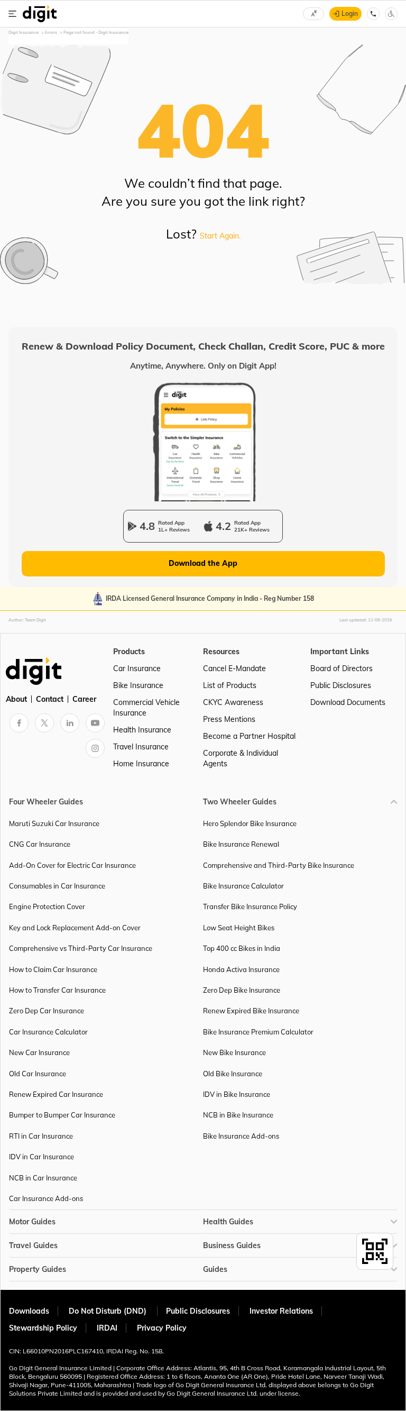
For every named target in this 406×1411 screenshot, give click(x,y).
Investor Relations (281, 1311)
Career (84, 699)
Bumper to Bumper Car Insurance (62, 1115)
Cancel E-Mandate (234, 668)
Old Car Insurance (37, 1073)
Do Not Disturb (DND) (109, 1311)
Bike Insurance (138, 685)
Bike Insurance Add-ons (241, 1136)
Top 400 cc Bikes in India (241, 948)
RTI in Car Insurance (41, 1136)
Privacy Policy (162, 1328)
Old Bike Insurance (232, 1073)
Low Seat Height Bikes (238, 927)
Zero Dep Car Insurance (46, 1010)
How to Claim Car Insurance (53, 969)
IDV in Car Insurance (41, 1156)
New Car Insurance (39, 1052)
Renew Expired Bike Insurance (251, 1010)
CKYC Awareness (233, 702)
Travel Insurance (141, 747)
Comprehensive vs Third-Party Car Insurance (80, 948)
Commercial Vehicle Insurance (146, 708)
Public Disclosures (340, 685)
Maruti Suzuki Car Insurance (54, 823)
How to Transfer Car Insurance (57, 990)
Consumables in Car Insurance (57, 886)
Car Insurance (137, 668)
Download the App (203, 563)
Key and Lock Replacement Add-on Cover (75, 927)
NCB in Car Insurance (43, 1178)
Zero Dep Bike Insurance (241, 990)
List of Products (229, 685)
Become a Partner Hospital (249, 736)
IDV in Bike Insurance (236, 1094)
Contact (49, 699)
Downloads (29, 1311)
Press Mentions (229, 719)
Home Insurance (141, 763)
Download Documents (347, 702)
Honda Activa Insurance (241, 969)
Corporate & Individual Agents (240, 758)
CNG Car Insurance (39, 844)
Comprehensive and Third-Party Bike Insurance (278, 865)
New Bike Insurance (234, 1052)
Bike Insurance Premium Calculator (258, 1032)
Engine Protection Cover (47, 906)
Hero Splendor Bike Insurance (250, 823)
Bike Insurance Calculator (243, 886)
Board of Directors (341, 668)
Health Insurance (142, 730)
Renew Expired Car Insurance (56, 1094)
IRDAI (107, 1328)
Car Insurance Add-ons (46, 1198)
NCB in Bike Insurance (238, 1115)
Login (350, 13)
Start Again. (220, 236)
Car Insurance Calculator (48, 1032)
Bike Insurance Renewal (241, 844)
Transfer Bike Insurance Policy (250, 906)
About (16, 699)
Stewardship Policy (43, 1328)
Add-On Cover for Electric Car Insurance (72, 865)
